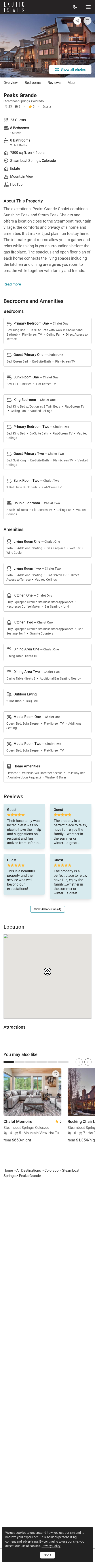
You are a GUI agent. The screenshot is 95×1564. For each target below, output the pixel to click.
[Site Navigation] (88, 7)
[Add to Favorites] (87, 21)
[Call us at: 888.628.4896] (75, 7)
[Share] (77, 21)
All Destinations (28, 1170)
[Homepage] (14, 7)
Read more (12, 284)
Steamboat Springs (17, 101)
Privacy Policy (51, 1546)
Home (8, 1170)
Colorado (37, 101)
